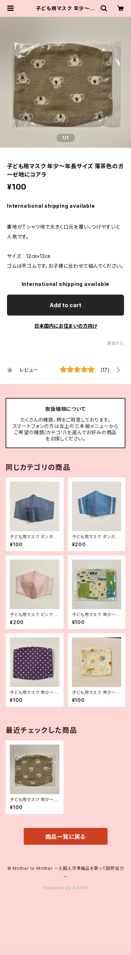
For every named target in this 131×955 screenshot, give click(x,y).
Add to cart (65, 305)
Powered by (58, 887)
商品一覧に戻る (65, 836)
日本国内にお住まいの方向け (65, 326)
